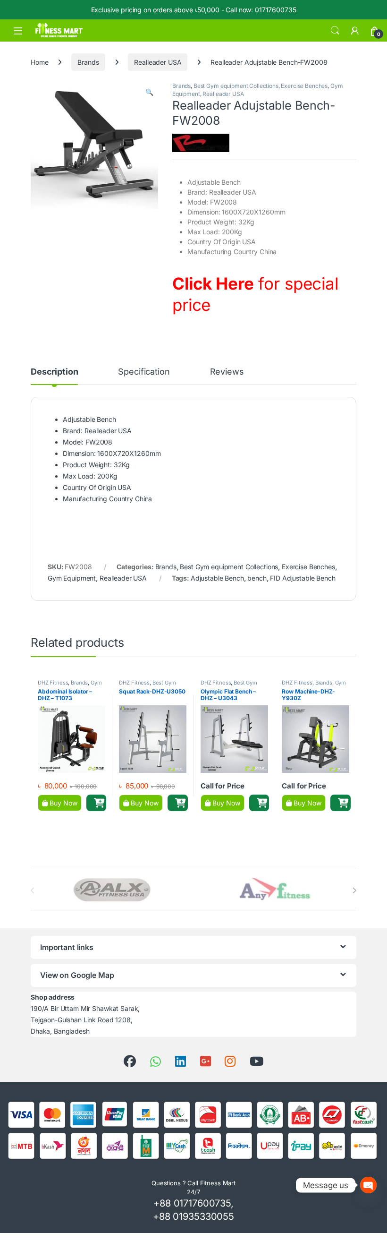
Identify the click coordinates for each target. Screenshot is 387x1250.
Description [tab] (54, 372)
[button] (149, 92)
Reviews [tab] (227, 372)
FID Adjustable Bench (302, 578)
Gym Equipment (72, 578)
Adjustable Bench (217, 578)
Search (335, 31)
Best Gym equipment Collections (236, 85)
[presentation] (354, 890)
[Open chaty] (368, 1185)
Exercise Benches (304, 85)
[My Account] (355, 30)
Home (39, 62)
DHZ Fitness (53, 682)
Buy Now (62, 803)
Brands (88, 62)
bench (256, 578)
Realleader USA (157, 62)
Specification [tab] (143, 372)
